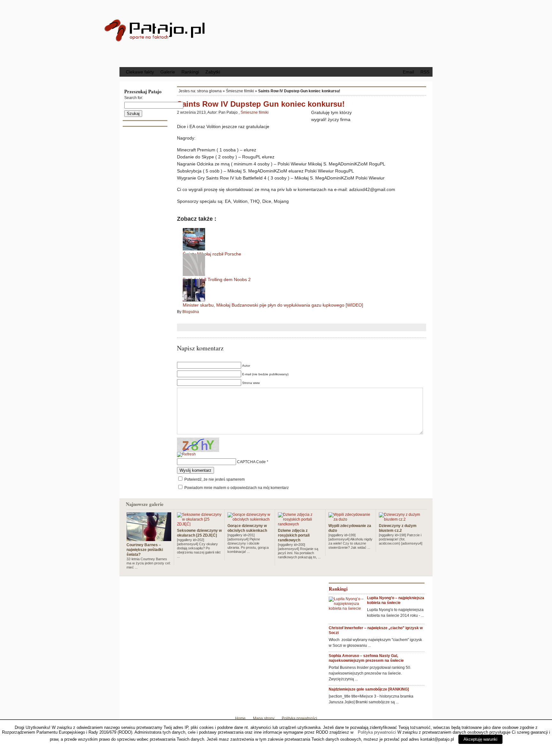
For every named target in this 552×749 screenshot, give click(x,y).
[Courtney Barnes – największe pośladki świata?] (148, 538)
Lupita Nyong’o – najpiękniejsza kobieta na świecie (395, 600)
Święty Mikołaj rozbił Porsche (212, 253)
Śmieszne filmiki (240, 91)
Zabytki (212, 71)
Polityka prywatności (299, 718)
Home (240, 718)
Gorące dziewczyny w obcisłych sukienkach (247, 528)
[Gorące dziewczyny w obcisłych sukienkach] (249, 519)
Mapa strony (263, 718)
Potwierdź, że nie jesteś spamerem (214, 479)
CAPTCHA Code (251, 462)
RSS (424, 71)
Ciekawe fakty (140, 71)
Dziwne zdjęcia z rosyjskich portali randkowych (294, 535)
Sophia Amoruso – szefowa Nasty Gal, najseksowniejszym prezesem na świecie (366, 658)
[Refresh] (186, 454)
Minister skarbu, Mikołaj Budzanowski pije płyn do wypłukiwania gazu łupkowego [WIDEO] (273, 305)
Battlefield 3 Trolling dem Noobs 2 (217, 279)
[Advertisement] (328, 33)
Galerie (167, 71)
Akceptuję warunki (480, 739)
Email (408, 71)
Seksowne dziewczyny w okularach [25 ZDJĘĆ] (199, 533)
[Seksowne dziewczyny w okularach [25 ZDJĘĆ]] (199, 524)
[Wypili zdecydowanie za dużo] (350, 519)
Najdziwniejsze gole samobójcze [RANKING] (369, 689)
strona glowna (209, 91)
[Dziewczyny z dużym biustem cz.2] (401, 519)
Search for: (133, 98)
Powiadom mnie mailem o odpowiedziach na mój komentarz (236, 487)
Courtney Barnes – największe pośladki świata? (144, 550)
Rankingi (190, 71)
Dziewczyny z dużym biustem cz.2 (398, 528)
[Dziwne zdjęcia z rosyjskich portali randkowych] (300, 524)
